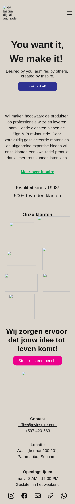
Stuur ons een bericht (37, 360)
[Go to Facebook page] (24, 496)
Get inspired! (37, 86)
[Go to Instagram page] (11, 496)
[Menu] (69, 13)
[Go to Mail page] (38, 496)
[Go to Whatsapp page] (64, 496)
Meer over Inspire (37, 172)
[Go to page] (51, 496)
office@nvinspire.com (37, 425)
